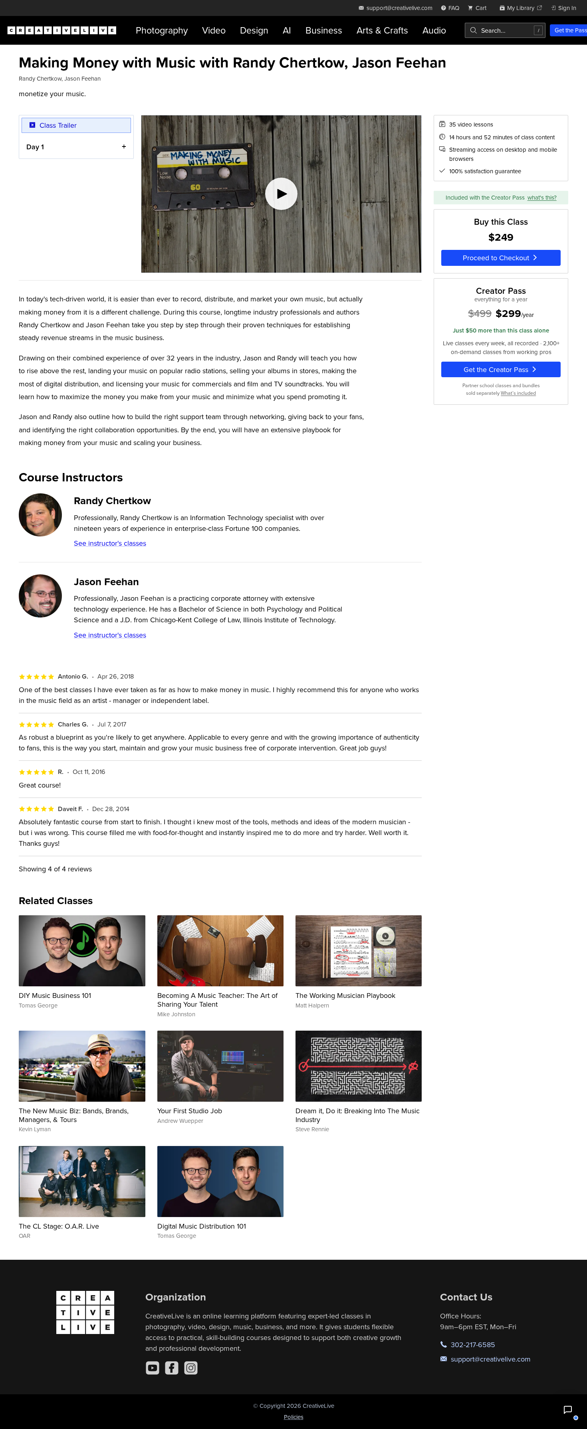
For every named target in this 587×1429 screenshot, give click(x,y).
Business (323, 30)
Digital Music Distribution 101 (201, 1226)
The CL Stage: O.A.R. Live (59, 1226)
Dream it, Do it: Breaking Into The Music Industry (357, 1115)
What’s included (518, 392)
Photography (162, 30)
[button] (568, 1410)
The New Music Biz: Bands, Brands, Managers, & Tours (74, 1115)
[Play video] (281, 194)
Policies (293, 1417)
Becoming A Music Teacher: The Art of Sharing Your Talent (217, 999)
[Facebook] (172, 1368)
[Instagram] (191, 1368)
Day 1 (35, 147)
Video (214, 30)
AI (287, 30)
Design (254, 30)
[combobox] (505, 30)
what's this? (542, 197)
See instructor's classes (110, 543)
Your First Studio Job (189, 1111)
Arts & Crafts (382, 30)
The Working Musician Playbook (345, 995)
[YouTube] (152, 1368)
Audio (434, 30)
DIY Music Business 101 (55, 995)
